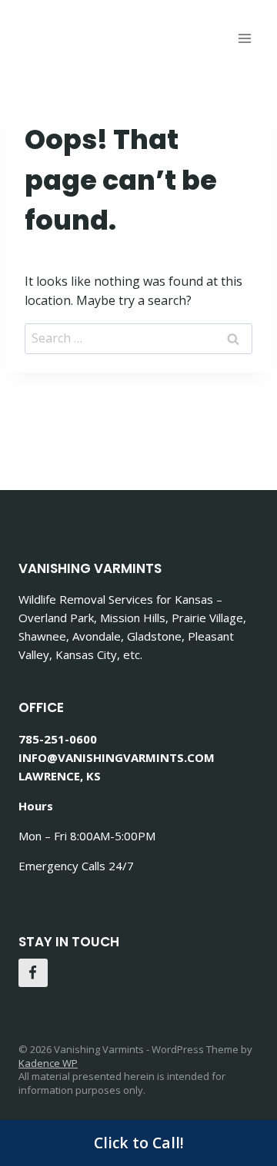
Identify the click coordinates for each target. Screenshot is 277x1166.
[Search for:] (138, 338)
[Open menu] (244, 38)
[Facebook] (33, 973)
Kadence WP (48, 1063)
